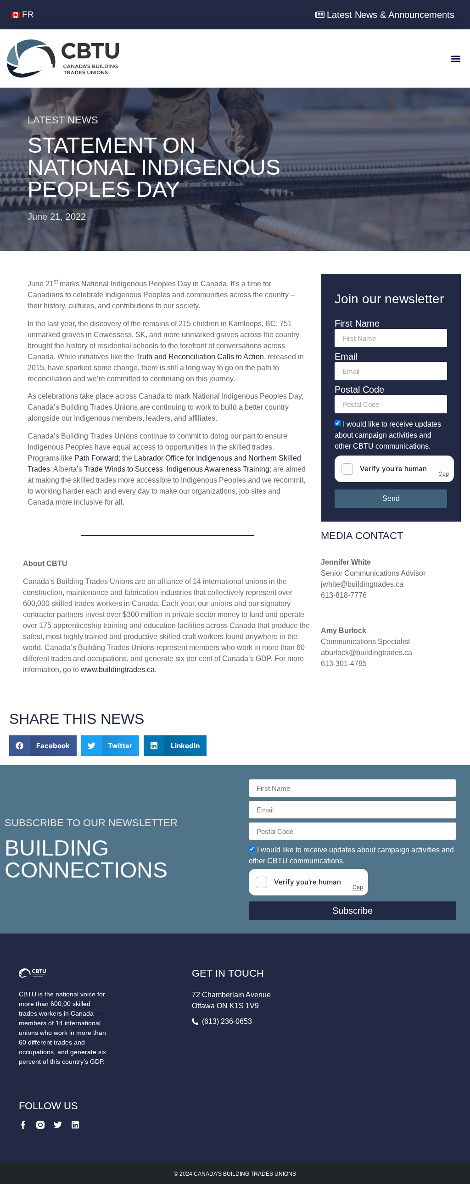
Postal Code (359, 390)
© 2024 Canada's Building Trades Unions (235, 1174)
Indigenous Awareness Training (218, 469)
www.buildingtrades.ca (118, 669)
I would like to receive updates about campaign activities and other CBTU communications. (388, 435)
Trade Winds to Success (123, 469)
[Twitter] (58, 1125)
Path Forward (96, 458)
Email (346, 356)
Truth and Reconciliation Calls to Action (200, 357)
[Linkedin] (75, 1125)
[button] (455, 58)
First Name (357, 323)
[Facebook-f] (23, 1125)
